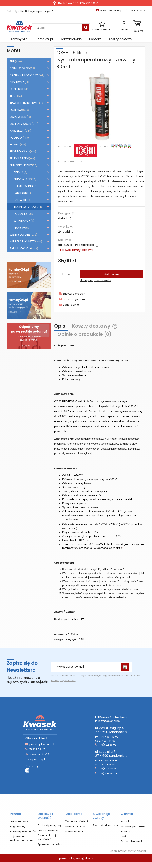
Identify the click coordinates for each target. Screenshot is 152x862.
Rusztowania (20, 151)
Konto (124, 29)
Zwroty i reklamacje (105, 825)
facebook (27, 770)
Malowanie (18, 117)
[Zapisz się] (125, 667)
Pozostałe (22, 214)
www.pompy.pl (35, 759)
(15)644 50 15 (107, 768)
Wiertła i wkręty (22, 241)
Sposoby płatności (50, 844)
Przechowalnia (102, 29)
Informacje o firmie (133, 826)
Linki (123, 836)
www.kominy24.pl (40, 754)
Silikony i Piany (21, 165)
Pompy (15, 144)
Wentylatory (20, 235)
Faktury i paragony (49, 825)
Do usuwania (23, 186)
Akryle (18, 172)
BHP (12, 61)
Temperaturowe (26, 207)
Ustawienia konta (76, 826)
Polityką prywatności (63, 680)
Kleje (13, 96)
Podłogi (16, 138)
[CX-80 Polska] (85, 150)
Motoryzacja (20, 124)
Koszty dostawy (48, 830)
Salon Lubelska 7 (131, 841)
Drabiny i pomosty (24, 75)
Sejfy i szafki (19, 158)
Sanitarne (21, 193)
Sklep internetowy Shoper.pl (128, 851)
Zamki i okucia (20, 248)
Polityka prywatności (23, 831)
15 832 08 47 (37, 749)
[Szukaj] (85, 27)
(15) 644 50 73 (108, 773)
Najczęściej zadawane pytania (22, 838)
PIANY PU (20, 228)
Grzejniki (16, 89)
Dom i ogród (20, 68)
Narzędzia (17, 131)
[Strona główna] (19, 26)
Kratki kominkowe (23, 103)
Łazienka (16, 110)
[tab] (61, 326)
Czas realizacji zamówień (47, 837)
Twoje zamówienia (77, 821)
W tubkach (22, 221)
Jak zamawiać (19, 821)
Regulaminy (17, 826)
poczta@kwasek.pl (111, 10)
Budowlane (22, 179)
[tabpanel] (99, 492)
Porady (125, 831)
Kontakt (125, 821)
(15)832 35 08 (107, 745)
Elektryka (17, 82)
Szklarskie (21, 200)
